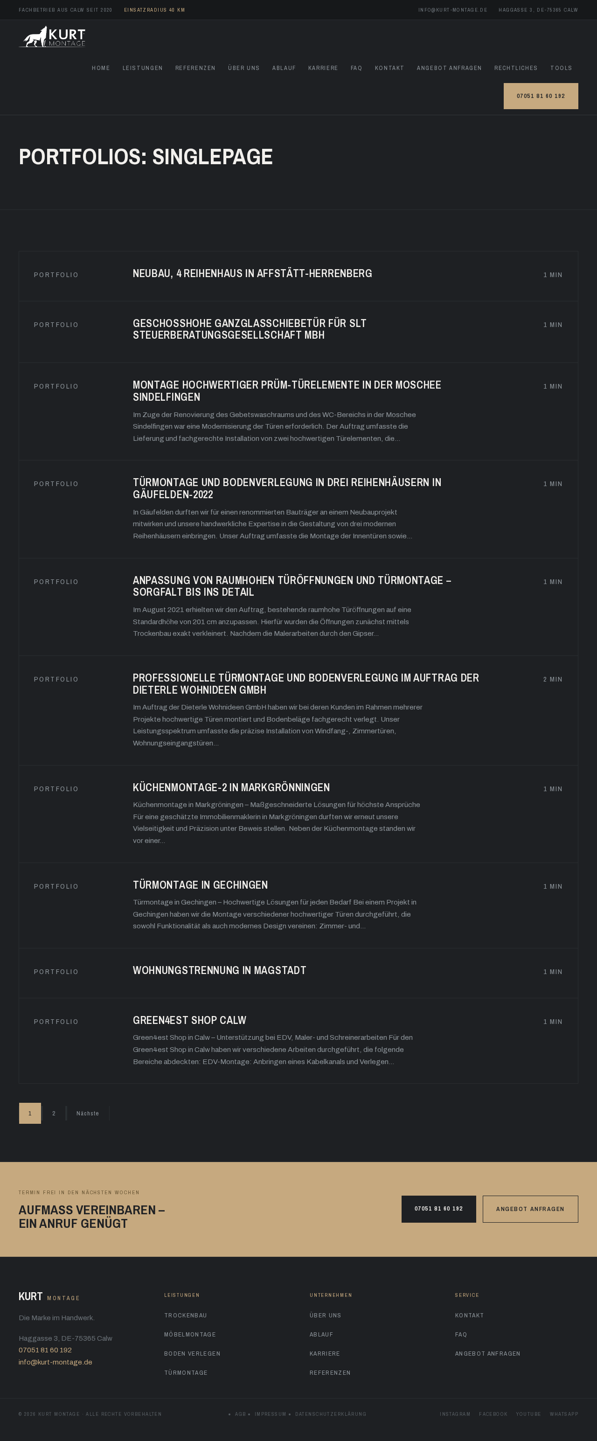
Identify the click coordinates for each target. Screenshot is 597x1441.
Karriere (323, 68)
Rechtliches (516, 68)
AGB (240, 1414)
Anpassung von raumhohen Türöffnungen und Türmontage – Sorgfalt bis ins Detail (292, 586)
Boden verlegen (192, 1353)
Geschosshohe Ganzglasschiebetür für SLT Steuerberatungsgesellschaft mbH (250, 329)
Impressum (271, 1414)
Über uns (244, 68)
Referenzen (195, 68)
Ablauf (284, 68)
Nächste (88, 1113)
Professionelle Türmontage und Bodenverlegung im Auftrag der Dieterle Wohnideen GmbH (306, 683)
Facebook (493, 1414)
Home (101, 68)
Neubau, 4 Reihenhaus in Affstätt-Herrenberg (253, 273)
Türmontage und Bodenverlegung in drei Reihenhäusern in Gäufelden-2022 (287, 488)
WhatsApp (564, 1414)
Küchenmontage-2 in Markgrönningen (231, 787)
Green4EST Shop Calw (190, 1020)
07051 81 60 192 (541, 96)
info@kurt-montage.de (453, 10)
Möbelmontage (190, 1334)
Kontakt (390, 68)
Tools (561, 68)
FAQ (357, 68)
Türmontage (186, 1372)
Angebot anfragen (449, 68)
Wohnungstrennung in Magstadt (219, 970)
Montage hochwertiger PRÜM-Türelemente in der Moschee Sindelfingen (287, 390)
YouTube (528, 1414)
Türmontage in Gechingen (200, 884)
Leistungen (143, 68)
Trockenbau (186, 1315)
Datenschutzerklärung (331, 1414)
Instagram (455, 1414)
